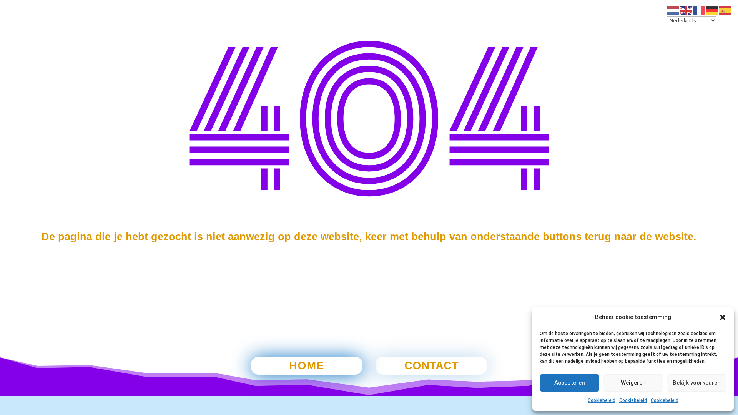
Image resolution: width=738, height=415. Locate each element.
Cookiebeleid (601, 400)
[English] (686, 10)
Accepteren (569, 382)
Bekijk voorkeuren (697, 382)
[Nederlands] (673, 10)
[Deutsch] (712, 10)
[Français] (699, 10)
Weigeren (633, 382)
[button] (722, 317)
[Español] (725, 10)
